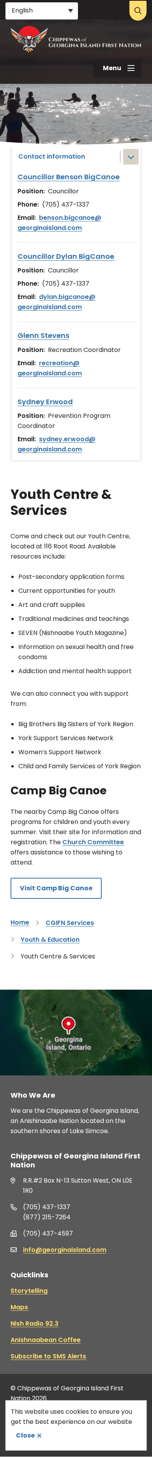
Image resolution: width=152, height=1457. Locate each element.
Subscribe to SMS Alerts (48, 1356)
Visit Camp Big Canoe (56, 888)
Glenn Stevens (43, 335)
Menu (112, 68)
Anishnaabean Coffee (46, 1339)
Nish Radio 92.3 (34, 1323)
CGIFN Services (70, 922)
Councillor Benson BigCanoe (69, 177)
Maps (19, 1307)
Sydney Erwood (45, 402)
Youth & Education (50, 939)
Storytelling (29, 1290)
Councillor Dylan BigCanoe (66, 256)
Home (20, 922)
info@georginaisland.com (64, 1249)
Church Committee (93, 842)
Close (25, 1435)
